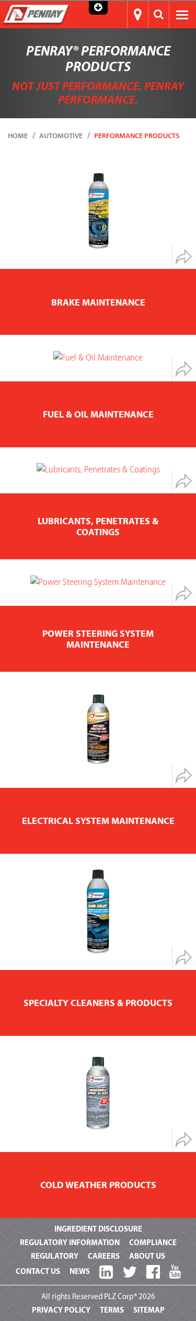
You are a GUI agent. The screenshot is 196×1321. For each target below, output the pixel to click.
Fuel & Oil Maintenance (98, 414)
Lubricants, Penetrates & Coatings (98, 527)
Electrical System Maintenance (98, 821)
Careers (104, 1256)
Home (18, 136)
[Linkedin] (106, 1272)
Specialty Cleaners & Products (98, 1003)
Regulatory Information (70, 1242)
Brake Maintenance (98, 302)
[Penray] (36, 14)
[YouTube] (175, 1272)
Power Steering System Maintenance (98, 639)
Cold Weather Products (98, 1185)
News (80, 1271)
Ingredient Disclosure (98, 1229)
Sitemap (149, 1310)
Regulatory (54, 1256)
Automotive (61, 136)
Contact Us (38, 1271)
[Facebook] (153, 1272)
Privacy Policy (61, 1310)
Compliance (153, 1242)
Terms (112, 1310)
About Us (147, 1256)
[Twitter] (129, 1272)
